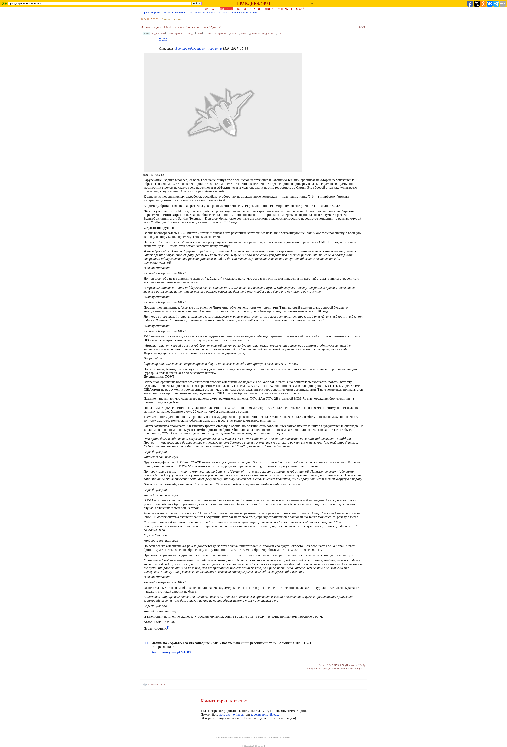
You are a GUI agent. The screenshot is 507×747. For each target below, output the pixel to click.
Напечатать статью (156, 684)
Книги (268, 8)
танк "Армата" (176, 33)
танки (243, 33)
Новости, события (174, 12)
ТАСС (280, 33)
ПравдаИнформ (151, 12)
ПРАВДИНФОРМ (253, 3)
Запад (190, 33)
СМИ (199, 33)
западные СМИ (158, 33)
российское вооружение (261, 33)
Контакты (285, 8)
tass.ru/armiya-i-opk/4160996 (173, 652)
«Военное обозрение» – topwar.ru (198, 48)
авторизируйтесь (231, 714)
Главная (210, 8)
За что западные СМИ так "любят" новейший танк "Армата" (224, 12)
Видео (241, 8)
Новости (226, 8)
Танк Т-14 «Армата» (216, 33)
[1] (146, 643)
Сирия (233, 33)
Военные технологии (172, 19)
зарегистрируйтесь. (265, 714)
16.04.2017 (146, 19)
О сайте (301, 8)
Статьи (255, 8)
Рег (312, 3)
